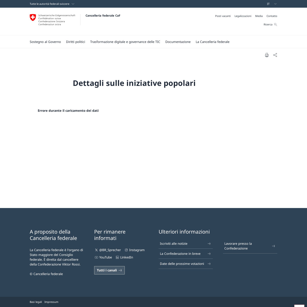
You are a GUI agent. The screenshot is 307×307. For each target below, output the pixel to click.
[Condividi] (275, 55)
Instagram (137, 250)
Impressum (51, 302)
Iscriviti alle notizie (173, 243)
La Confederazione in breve (180, 253)
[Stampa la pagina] (267, 55)
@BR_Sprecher (110, 250)
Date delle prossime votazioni (182, 264)
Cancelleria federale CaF (103, 15)
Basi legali (36, 302)
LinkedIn (126, 257)
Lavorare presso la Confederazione (238, 245)
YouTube (105, 257)
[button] (45, 41)
